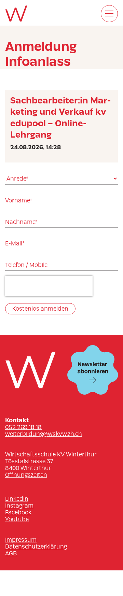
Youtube (17, 519)
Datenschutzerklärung (36, 546)
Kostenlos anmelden (40, 308)
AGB (11, 553)
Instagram (19, 505)
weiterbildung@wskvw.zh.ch (43, 433)
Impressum (21, 539)
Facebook (18, 512)
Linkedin (16, 498)
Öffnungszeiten (26, 474)
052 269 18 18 (23, 427)
